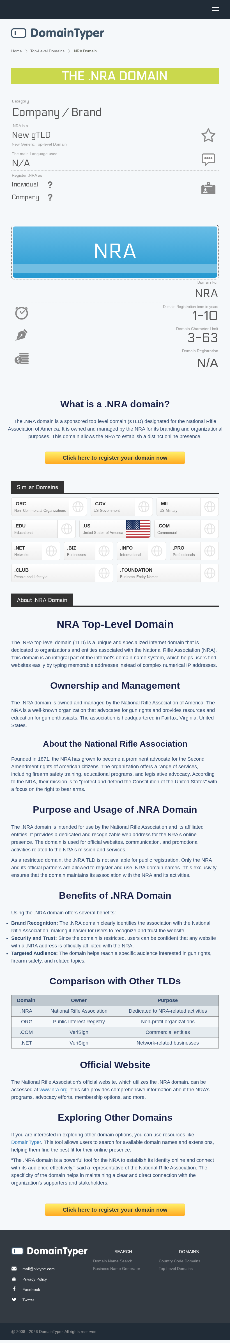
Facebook (31, 1289)
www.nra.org (54, 1089)
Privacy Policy (34, 1279)
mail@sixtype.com (38, 1269)
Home (16, 51)
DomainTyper (26, 1142)
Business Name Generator (116, 1268)
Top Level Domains (176, 1268)
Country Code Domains (179, 1261)
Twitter (28, 1300)
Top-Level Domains (47, 51)
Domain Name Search (112, 1261)
